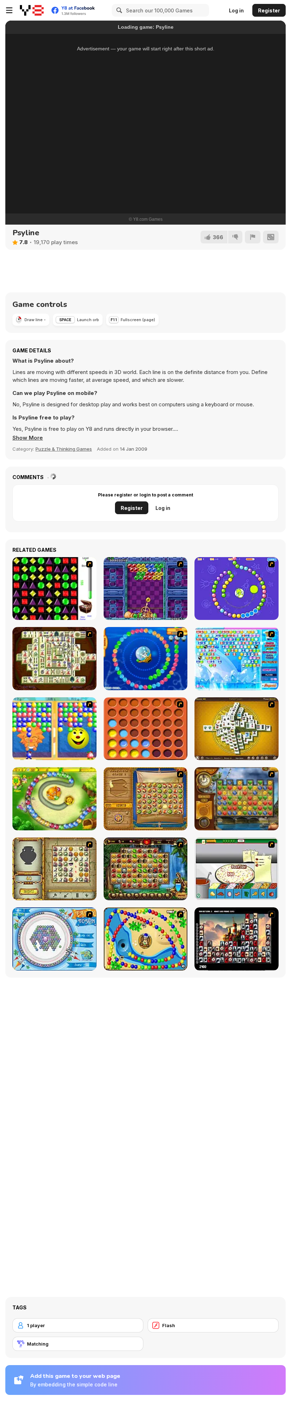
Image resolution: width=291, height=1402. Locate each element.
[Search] (118, 10)
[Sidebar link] (9, 10)
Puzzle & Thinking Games (63, 449)
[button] (27, 438)
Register (269, 10)
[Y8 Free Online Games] (32, 10)
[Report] (252, 237)
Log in (236, 10)
